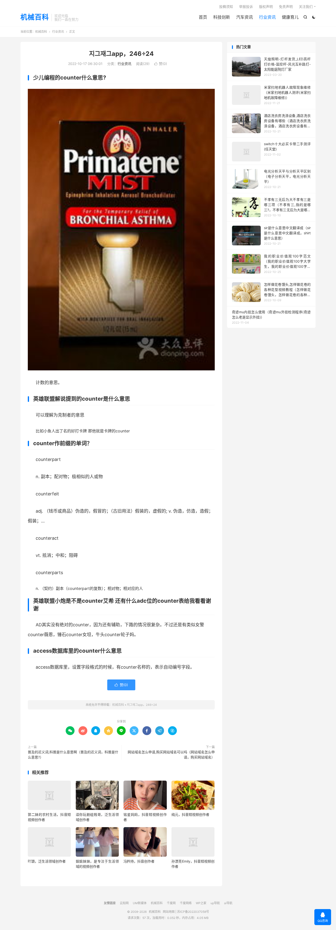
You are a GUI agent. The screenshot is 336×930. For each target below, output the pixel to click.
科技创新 (221, 17)
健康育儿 (290, 17)
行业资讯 (267, 17)
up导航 (215, 903)
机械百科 (34, 17)
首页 (203, 17)
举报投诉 (246, 6)
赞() (160, 64)
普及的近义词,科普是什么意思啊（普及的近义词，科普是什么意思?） (73, 754)
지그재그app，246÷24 (121, 53)
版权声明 (266, 6)
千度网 (171, 903)
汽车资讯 (244, 17)
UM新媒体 (140, 903)
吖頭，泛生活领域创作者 (47, 861)
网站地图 (169, 912)
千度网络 (186, 903)
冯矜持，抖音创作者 (138, 861)
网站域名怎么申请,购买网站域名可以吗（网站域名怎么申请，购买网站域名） (171, 754)
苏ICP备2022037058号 (193, 912)
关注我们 (306, 6)
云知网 (124, 903)
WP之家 (201, 903)
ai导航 (228, 903)
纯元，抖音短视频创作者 (190, 814)
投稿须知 (226, 6)
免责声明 (286, 6)
